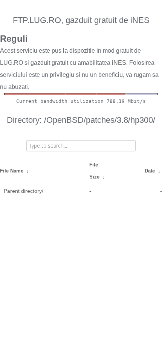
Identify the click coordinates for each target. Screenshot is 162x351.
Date (150, 171)
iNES (119, 63)
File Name (11, 171)
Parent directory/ (23, 191)
